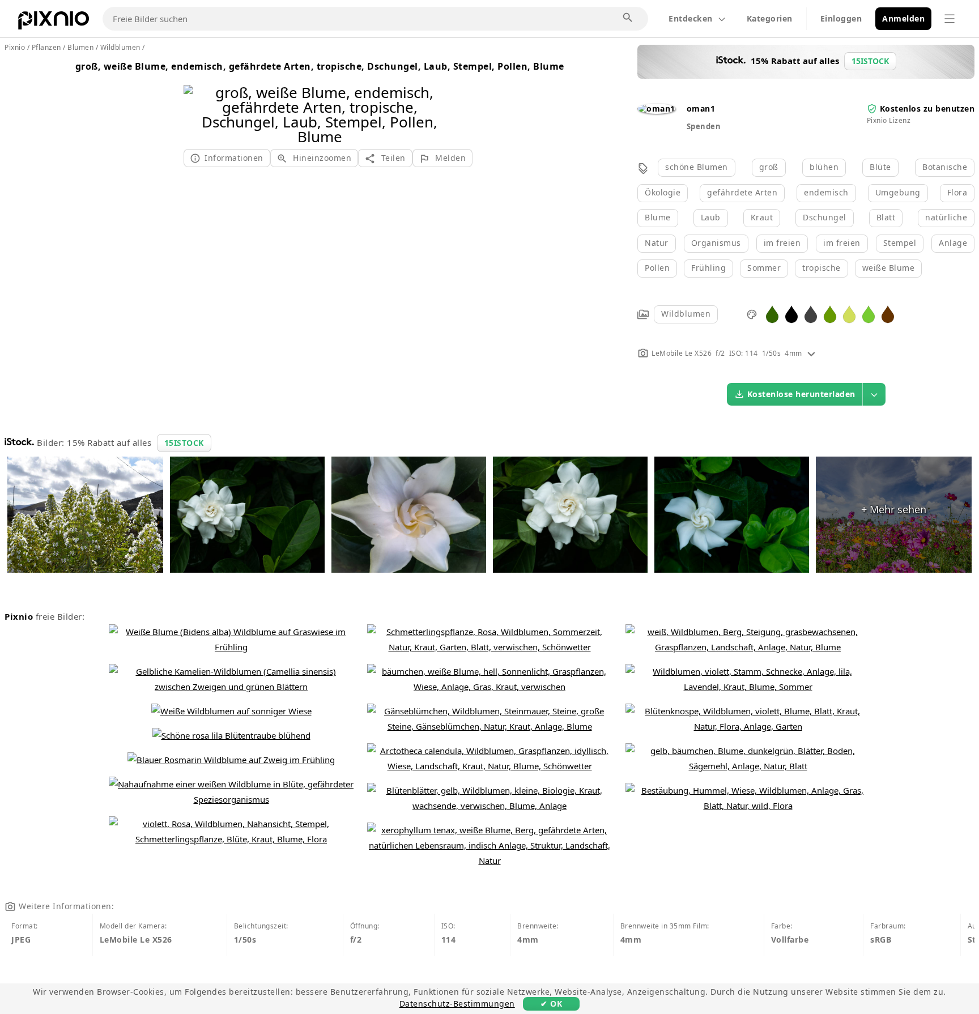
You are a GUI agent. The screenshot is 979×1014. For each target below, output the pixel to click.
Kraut (762, 217)
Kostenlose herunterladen (801, 394)
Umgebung (898, 192)
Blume (658, 217)
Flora (957, 192)
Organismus (716, 242)
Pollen (657, 267)
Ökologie (662, 192)
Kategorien (770, 18)
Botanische (944, 166)
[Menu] (949, 18)
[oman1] (656, 108)
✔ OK (551, 1003)
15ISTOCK (184, 442)
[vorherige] (196, 100)
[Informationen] (811, 353)
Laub (711, 217)
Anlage (953, 242)
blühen (824, 166)
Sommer (764, 267)
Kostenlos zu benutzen (927, 108)
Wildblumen (685, 313)
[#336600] (772, 313)
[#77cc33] (868, 313)
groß (768, 166)
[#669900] (830, 313)
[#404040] (810, 313)
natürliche (946, 217)
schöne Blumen (696, 166)
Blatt (886, 217)
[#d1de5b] (849, 313)
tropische (821, 267)
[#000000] (791, 313)
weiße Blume (888, 267)
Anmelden (903, 18)
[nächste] (443, 100)
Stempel (900, 242)
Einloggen (841, 18)
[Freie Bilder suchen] (628, 18)
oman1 (701, 108)
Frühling (708, 267)
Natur (657, 242)
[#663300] (887, 313)
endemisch (826, 192)
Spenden (704, 126)
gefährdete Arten (742, 192)
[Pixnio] (53, 22)
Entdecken (691, 18)
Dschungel (824, 217)
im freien (782, 242)
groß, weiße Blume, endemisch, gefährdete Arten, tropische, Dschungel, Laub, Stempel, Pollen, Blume (319, 66)
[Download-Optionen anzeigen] (874, 394)
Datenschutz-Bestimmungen (457, 1003)
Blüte (880, 166)
